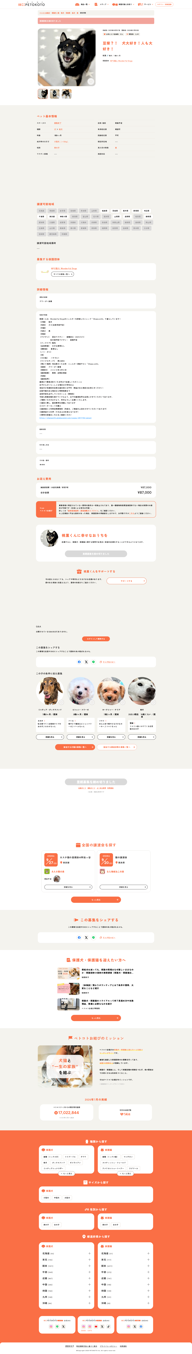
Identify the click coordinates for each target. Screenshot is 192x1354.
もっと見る (67, 1173)
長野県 (127, 216)
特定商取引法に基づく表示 (86, 1346)
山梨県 (117, 216)
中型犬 (57, 1198)
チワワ (83, 1157)
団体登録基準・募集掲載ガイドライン (83, 510)
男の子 (57, 147)
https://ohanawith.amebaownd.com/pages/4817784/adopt (66, 418)
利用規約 (110, 788)
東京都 (52, 216)
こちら (132, 513)
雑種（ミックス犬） (52, 1157)
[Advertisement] (96, 178)
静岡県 (148, 216)
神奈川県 (63, 216)
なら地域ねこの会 (115, 871)
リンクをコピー (109, 662)
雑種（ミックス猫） (110, 1157)
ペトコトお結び (45, 13)
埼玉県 (146, 211)
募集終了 (57, 123)
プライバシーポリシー (108, 1346)
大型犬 (67, 1198)
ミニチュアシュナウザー (53, 1168)
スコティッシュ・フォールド (114, 1162)
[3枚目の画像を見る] (67, 94)
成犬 (73, 13)
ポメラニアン (75, 1162)
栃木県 (125, 211)
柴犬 (62, 13)
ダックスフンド (58, 1162)
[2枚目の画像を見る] (55, 94)
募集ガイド (91, 788)
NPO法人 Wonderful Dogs (121, 61)
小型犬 (46, 1198)
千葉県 (41, 216)
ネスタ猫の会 (57, 871)
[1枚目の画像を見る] (43, 94)
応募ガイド (82, 788)
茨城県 (68, 13)
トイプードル (70, 1157)
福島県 (104, 211)
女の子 (57, 1225)
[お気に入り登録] (90, 81)
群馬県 (136, 211)
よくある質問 (101, 788)
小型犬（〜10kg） (61, 141)
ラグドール (133, 1168)
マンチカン (128, 1157)
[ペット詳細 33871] (56, 878)
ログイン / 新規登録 (164, 4)
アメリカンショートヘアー (113, 1168)
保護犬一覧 (55, 13)
